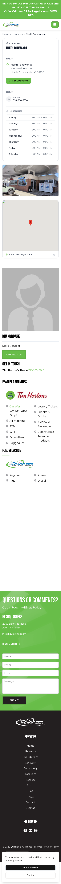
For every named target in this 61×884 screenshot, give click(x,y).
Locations (17, 34)
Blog (30, 791)
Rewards (30, 751)
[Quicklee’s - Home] (26, 25)
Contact (30, 802)
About (30, 785)
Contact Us (14, 354)
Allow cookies (30, 867)
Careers (30, 779)
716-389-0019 (36, 370)
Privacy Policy (51, 846)
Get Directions (20, 80)
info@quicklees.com (14, 633)
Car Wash (15, 406)
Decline (30, 875)
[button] (30, 223)
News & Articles (11, 644)
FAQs (31, 796)
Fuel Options (30, 757)
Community (30, 768)
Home (5, 34)
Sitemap (30, 808)
